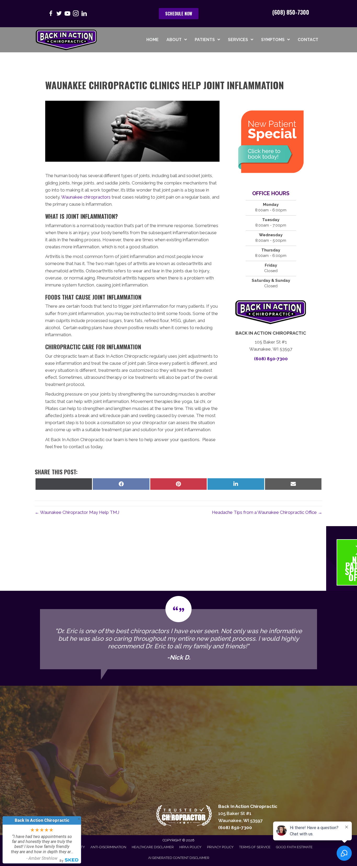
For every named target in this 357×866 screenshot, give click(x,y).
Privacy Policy (220, 847)
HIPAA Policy (190, 847)
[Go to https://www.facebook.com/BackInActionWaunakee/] (51, 14)
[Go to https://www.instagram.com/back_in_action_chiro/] (76, 14)
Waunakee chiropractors (86, 197)
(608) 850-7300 (290, 12)
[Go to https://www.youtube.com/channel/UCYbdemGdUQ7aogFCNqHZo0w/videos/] (67, 14)
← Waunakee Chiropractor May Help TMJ (77, 512)
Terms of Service (254, 847)
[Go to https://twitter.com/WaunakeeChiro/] (59, 14)
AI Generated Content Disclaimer (178, 858)
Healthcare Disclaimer (153, 847)
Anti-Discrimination (108, 847)
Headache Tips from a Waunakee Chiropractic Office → (267, 512)
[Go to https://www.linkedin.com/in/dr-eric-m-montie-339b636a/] (84, 14)
